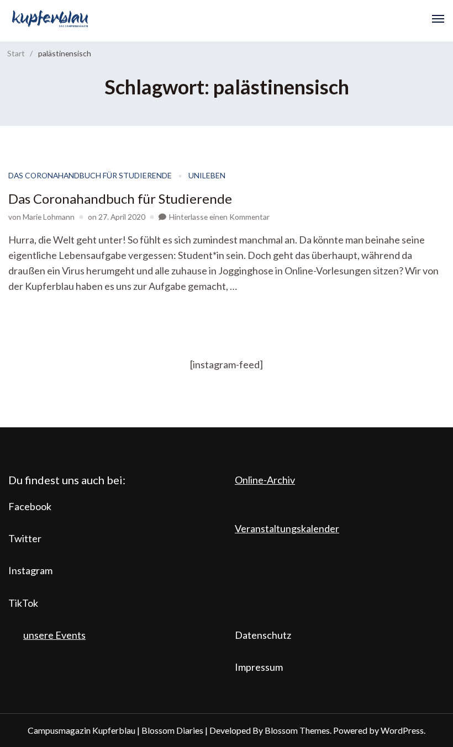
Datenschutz (263, 635)
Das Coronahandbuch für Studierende (90, 175)
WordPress (402, 730)
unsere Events (54, 635)
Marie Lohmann (49, 216)
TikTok (23, 603)
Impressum (259, 667)
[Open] (438, 18)
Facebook (29, 506)
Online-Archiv (265, 480)
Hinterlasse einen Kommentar (219, 216)
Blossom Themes (297, 730)
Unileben (206, 175)
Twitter (24, 538)
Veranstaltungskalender (287, 528)
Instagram (30, 570)
